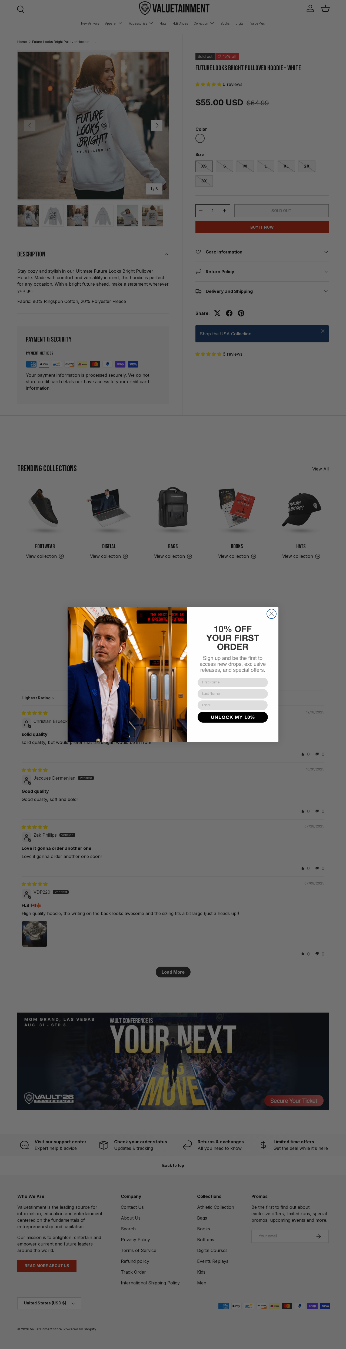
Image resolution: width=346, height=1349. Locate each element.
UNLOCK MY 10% (233, 717)
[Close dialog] (271, 614)
